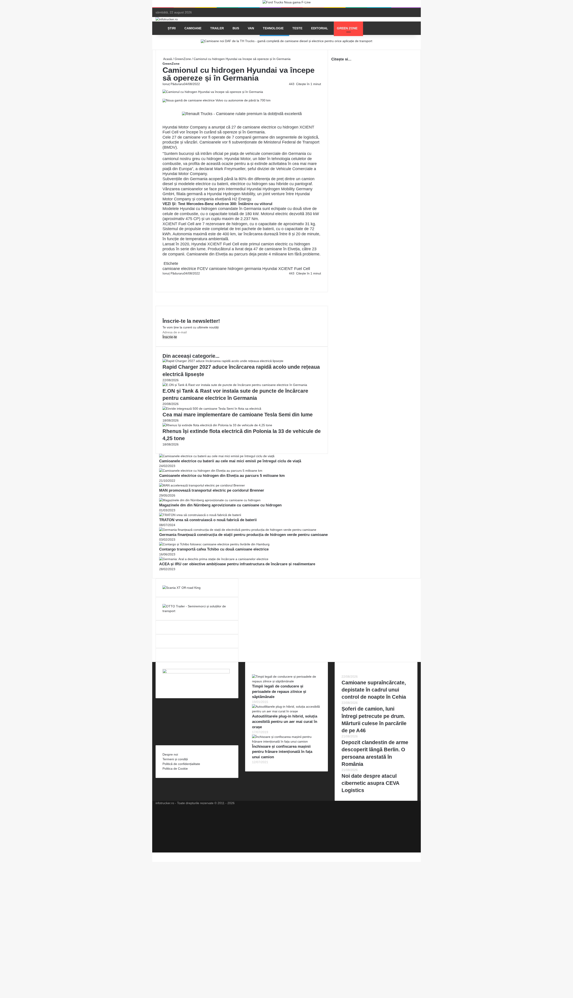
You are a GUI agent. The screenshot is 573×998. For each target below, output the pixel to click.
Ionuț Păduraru (173, 84)
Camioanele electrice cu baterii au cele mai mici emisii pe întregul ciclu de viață (230, 461)
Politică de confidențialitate (181, 764)
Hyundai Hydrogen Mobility (231, 194)
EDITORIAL (319, 28)
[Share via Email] (164, 278)
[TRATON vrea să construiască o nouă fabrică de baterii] (200, 515)
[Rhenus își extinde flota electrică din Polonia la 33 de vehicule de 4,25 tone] (217, 425)
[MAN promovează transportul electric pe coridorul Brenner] (202, 485)
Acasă (167, 59)
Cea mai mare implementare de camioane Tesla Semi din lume (237, 415)
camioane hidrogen (226, 268)
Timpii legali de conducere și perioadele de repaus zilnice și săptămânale (279, 691)
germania (252, 268)
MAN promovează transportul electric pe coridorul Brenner (211, 490)
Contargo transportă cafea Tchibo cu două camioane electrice (214, 549)
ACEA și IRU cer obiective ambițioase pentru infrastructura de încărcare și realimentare (237, 564)
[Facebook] (162, 278)
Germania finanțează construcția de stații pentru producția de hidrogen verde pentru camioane (243, 535)
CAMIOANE (192, 28)
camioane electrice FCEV (185, 268)
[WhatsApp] (164, 283)
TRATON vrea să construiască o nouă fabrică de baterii (208, 520)
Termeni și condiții (175, 759)
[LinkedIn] (163, 278)
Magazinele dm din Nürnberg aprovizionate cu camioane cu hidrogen (220, 505)
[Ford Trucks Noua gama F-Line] (287, 3)
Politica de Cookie (175, 768)
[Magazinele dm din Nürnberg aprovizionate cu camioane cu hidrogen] (210, 500)
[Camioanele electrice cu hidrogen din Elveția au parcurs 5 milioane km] (210, 470)
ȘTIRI (172, 28)
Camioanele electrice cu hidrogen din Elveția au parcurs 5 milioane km (222, 475)
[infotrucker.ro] (167, 19)
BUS (236, 28)
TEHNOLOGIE (273, 28)
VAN (251, 28)
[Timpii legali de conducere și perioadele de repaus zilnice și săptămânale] (286, 681)
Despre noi (170, 754)
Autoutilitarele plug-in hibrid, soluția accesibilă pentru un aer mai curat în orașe (284, 721)
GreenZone (183, 59)
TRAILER (217, 28)
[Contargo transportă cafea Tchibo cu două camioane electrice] (214, 544)
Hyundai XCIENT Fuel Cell (286, 268)
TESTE (297, 28)
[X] (153, 855)
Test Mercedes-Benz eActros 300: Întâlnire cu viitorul (225, 204)
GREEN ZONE (347, 28)
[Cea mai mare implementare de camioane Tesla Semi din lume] (211, 408)
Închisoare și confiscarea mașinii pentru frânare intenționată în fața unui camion (282, 751)
